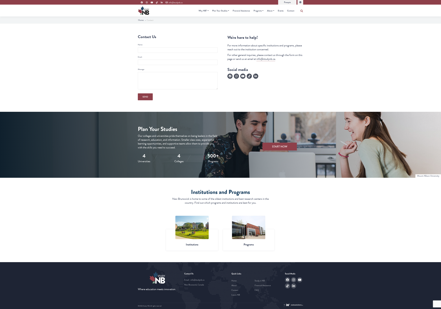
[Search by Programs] (248, 227)
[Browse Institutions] (192, 227)
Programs (258, 10)
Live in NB (235, 294)
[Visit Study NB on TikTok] (157, 2)
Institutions (192, 244)
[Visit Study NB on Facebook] (142, 2)
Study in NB (260, 280)
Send (145, 96)
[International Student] (300, 2)
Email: (140, 57)
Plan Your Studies (220, 10)
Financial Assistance (241, 10)
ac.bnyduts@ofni (265, 59)
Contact (290, 10)
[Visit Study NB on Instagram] (147, 2)
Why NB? (203, 10)
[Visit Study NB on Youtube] (152, 2)
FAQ (257, 290)
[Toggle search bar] (301, 10)
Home (141, 20)
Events (281, 10)
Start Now (279, 146)
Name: (140, 44)
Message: (141, 69)
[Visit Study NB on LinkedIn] (162, 2)
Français (287, 2)
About (270, 10)
